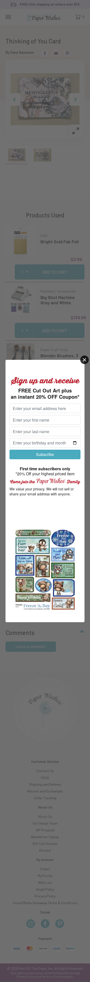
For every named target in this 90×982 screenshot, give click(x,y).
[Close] (84, 360)
